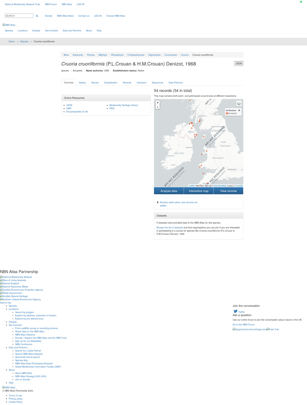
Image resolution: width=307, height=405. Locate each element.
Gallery (82, 82)
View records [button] (228, 191)
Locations (23, 30)
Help (99, 30)
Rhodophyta (117, 54)
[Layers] (239, 103)
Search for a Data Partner (28, 350)
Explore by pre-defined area (29, 318)
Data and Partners (72, 30)
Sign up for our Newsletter (28, 341)
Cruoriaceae (171, 54)
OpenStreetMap (220, 185)
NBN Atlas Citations (25, 334)
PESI (112, 108)
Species (9, 30)
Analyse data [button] (169, 191)
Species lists (21, 360)
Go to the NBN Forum (244, 324)
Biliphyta (103, 54)
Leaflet (191, 185)
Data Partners (176, 82)
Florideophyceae (135, 54)
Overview (68, 82)
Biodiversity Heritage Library (124, 105)
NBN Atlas (67, 4)
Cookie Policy (15, 401)
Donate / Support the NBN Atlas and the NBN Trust (41, 337)
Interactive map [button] (199, 191)
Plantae (91, 54)
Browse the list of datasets (170, 227)
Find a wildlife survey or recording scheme (36, 328)
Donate (48, 15)
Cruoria (185, 54)
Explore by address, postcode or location (35, 315)
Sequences (157, 82)
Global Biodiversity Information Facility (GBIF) (38, 366)
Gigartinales (154, 54)
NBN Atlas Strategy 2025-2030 (30, 376)
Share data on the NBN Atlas (29, 331)
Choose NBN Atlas (115, 15)
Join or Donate (22, 379)
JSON (239, 63)
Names (95, 82)
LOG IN (80, 4)
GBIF (69, 108)
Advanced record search (27, 357)
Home (12, 41)
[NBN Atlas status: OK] (301, 1)
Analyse (36, 30)
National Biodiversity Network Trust (22, 4)
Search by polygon (24, 312)
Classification (110, 82)
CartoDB (239, 185)
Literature (141, 82)
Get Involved (51, 30)
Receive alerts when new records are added (178, 204)
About (89, 30)
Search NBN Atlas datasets (29, 353)
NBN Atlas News (65, 15)
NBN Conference (23, 344)
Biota (66, 54)
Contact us (83, 15)
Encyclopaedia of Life (77, 111)
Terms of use (15, 395)
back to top (5, 302)
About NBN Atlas (23, 373)
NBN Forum (51, 4)
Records (127, 82)
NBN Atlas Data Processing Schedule (34, 363)
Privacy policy (16, 398)
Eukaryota (78, 54)
